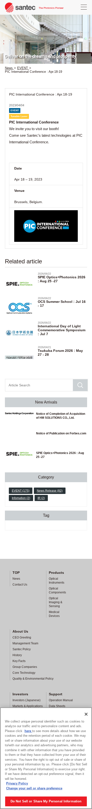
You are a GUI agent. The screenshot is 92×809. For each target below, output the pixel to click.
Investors (20, 694)
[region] (46, 758)
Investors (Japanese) (26, 700)
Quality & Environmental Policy (33, 678)
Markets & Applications (28, 706)
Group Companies (25, 667)
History (17, 655)
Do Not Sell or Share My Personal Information (46, 801)
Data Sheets (57, 706)
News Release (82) (50, 490)
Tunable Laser (19, 116)
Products (56, 573)
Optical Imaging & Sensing (55, 602)
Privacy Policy (17, 783)
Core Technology (24, 672)
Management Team (25, 643)
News (16, 578)
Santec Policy (22, 649)
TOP (16, 573)
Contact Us (20, 584)
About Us (20, 631)
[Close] (86, 714)
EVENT (15, 110)
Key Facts (19, 661)
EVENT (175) (20, 490)
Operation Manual (61, 700)
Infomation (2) (21, 498)
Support (55, 694)
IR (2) (41, 498)
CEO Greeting (22, 637)
